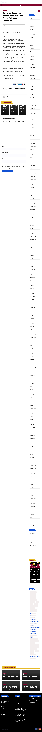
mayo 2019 (32, 255)
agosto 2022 (32, 149)
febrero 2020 (32, 231)
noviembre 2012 (33, 468)
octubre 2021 (32, 176)
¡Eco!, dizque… (33, 533)
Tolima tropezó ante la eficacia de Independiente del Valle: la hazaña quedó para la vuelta (20, 700)
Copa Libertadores (33, 609)
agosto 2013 (32, 443)
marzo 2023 (32, 130)
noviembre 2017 (33, 304)
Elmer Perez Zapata (4, 111)
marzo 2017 (32, 326)
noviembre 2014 (33, 402)
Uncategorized (32, 550)
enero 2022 (32, 168)
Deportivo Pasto (32, 619)
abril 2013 (32, 454)
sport (35, 656)
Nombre (3, 146)
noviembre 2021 (33, 173)
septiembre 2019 (33, 244)
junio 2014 (32, 416)
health (36, 635)
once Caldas (37, 650)
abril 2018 (32, 291)
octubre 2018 (32, 274)
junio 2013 (32, 449)
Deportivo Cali (32, 617)
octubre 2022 (32, 143)
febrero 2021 (32, 198)
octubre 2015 (32, 372)
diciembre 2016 (33, 334)
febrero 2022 (32, 165)
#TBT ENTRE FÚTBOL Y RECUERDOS (32, 565)
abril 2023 (32, 127)
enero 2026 (32, 37)
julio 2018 (32, 282)
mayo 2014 (32, 419)
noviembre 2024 (33, 75)
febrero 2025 (32, 67)
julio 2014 (32, 413)
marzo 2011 (32, 522)
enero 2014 (32, 430)
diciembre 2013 (33, 432)
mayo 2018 (32, 288)
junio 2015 (32, 383)
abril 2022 (32, 160)
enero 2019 (32, 266)
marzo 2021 (32, 195)
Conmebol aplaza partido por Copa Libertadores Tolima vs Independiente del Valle (20, 704)
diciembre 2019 (33, 236)
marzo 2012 (32, 490)
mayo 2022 (32, 157)
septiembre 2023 (33, 113)
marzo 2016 (32, 359)
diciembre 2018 (33, 269)
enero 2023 (32, 135)
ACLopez (31, 580)
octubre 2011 (32, 503)
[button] (38, 5)
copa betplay (32, 607)
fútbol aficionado (33, 631)
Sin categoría (31, 567)
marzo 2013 (32, 457)
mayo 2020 (32, 222)
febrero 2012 (32, 492)
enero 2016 (32, 364)
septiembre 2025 (33, 48)
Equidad (35, 623)
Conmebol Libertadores (34, 605)
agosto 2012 (32, 476)
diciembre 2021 (33, 171)
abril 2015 (32, 389)
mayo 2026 (32, 26)
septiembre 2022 (33, 146)
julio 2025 (32, 53)
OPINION (31, 542)
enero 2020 (32, 233)
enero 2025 (32, 70)
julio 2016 (32, 348)
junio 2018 (32, 285)
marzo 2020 (32, 228)
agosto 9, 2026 (6, 689)
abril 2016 (32, 356)
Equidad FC (32, 625)
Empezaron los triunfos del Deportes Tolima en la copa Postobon (8, 88)
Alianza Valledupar (33, 592)
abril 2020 (32, 225)
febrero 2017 (32, 329)
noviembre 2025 (33, 42)
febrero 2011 (32, 525)
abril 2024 (32, 94)
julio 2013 (32, 446)
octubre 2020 (32, 209)
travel (31, 658)
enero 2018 (32, 299)
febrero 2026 (32, 34)
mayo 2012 (32, 484)
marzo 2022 (32, 162)
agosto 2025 (32, 51)
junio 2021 (32, 187)
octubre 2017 (32, 307)
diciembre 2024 (33, 72)
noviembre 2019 (33, 239)
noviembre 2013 (33, 435)
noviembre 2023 (33, 108)
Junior (31, 641)
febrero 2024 (32, 100)
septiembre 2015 (33, 375)
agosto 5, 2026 (26, 689)
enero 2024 (32, 102)
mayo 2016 (32, 353)
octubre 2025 (32, 45)
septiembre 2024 (33, 81)
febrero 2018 (32, 296)
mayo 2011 (32, 517)
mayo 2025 (32, 59)
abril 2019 (32, 258)
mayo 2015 (32, 386)
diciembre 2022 (33, 138)
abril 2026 (32, 29)
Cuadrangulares (32, 613)
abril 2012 (32, 487)
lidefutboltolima (36, 641)
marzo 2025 (32, 64)
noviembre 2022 (33, 141)
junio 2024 (32, 89)
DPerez (10, 96)
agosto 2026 (32, 18)
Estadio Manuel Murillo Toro (34, 627)
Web (2, 158)
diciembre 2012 (33, 465)
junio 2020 (32, 220)
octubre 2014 (32, 405)
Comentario (4, 125)
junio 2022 (32, 154)
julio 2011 (31, 511)
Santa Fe (31, 656)
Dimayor (31, 623)
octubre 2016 (32, 340)
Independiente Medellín (34, 639)
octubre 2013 (32, 438)
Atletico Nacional (33, 596)
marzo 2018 (32, 293)
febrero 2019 (32, 263)
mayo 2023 (32, 124)
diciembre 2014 (33, 400)
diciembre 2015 (33, 367)
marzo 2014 (32, 424)
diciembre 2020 (33, 203)
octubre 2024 (32, 78)
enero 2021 (32, 201)
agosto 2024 (32, 83)
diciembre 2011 (33, 498)
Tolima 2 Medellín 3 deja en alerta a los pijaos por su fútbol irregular (31, 687)
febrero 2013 (32, 460)
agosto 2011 (32, 509)
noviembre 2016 (33, 337)
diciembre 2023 (33, 105)
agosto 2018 (32, 280)
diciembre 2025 (33, 40)
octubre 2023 (32, 111)
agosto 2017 (32, 312)
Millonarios (32, 650)
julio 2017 (32, 315)
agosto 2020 (32, 214)
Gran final (32, 635)
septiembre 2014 (33, 408)
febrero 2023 (32, 132)
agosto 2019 (32, 247)
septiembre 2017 (33, 310)
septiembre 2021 (33, 179)
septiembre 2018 (33, 277)
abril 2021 (32, 192)
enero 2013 (32, 462)
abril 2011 (32, 520)
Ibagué (31, 637)
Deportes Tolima (32, 615)
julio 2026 (32, 21)
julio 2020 (32, 217)
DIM (37, 621)
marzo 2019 (32, 261)
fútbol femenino (33, 633)
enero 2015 (32, 397)
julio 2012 (32, 479)
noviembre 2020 (33, 206)
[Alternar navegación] (20, 5)
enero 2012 (32, 495)
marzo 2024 (32, 97)
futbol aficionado (33, 629)
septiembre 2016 (33, 342)
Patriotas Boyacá (33, 654)
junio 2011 (32, 514)
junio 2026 (32, 23)
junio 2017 (32, 318)
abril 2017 (32, 323)
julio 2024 (32, 86)
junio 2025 (32, 56)
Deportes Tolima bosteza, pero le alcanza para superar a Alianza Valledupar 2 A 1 (21, 720)
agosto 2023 (32, 116)
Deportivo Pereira (33, 621)
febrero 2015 (32, 394)
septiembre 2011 (33, 506)
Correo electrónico (5, 152)
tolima (38, 656)
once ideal (32, 652)
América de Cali (32, 594)
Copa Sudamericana (33, 611)
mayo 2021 (32, 190)
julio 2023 (32, 119)
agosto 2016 (32, 345)
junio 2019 (32, 252)
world (34, 658)
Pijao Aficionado (33, 545)
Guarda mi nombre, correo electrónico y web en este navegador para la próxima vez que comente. (13, 167)
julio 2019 (32, 250)
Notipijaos (32, 539)
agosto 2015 (32, 378)
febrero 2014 (32, 427)
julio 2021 (32, 184)
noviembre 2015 (33, 370)
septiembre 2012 (33, 473)
